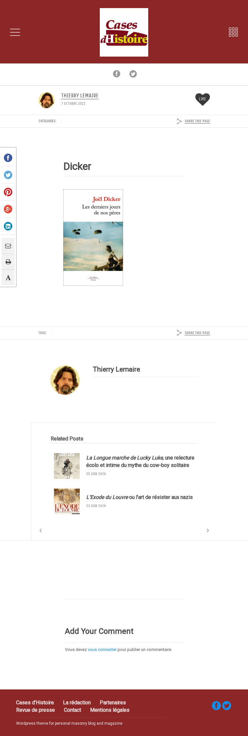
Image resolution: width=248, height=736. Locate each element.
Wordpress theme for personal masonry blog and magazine (69, 723)
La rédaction (77, 702)
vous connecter (102, 649)
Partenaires (113, 702)
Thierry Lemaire (79, 95)
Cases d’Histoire (35, 702)
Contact (72, 710)
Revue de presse (35, 710)
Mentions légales (109, 710)
